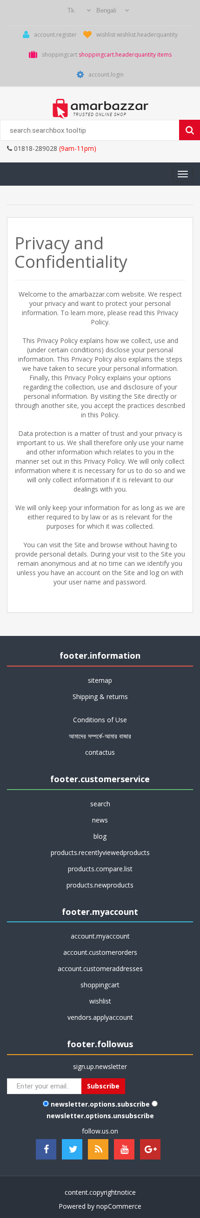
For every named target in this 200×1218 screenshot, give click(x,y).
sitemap (100, 680)
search (100, 803)
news (100, 820)
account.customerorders (100, 952)
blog (100, 836)
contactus (100, 752)
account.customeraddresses (100, 968)
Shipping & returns (100, 696)
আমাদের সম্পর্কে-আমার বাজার (100, 736)
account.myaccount (100, 936)
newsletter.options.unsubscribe (100, 1115)
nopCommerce (118, 1206)
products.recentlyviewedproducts (100, 852)
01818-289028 (34, 148)
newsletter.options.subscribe (100, 1104)
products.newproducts (100, 885)
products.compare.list (100, 868)
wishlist (100, 1001)
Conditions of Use (100, 719)
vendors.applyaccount (100, 1017)
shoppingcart (100, 984)
